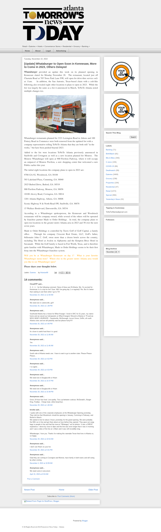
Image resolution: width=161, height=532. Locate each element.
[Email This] (60, 272)
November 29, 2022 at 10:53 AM (41, 439)
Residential (110, 187)
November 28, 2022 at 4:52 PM (41, 359)
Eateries (33, 272)
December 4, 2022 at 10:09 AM (41, 463)
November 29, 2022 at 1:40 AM (41, 405)
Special (109, 195)
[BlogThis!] (62, 272)
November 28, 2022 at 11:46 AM (41, 346)
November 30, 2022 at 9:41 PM (41, 450)
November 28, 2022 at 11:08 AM (41, 335)
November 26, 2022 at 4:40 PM (41, 324)
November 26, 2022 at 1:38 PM (41, 306)
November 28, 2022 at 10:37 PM (41, 381)
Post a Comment (33, 479)
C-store (109, 162)
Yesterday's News (113, 199)
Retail (108, 191)
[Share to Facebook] (67, 272)
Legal (48, 51)
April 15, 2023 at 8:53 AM (39, 474)
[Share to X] (64, 272)
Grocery (109, 179)
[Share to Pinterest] (69, 272)
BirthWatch (110, 154)
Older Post (93, 490)
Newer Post (29, 490)
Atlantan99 (44, 272)
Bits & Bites (110, 158)
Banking (109, 150)
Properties (110, 183)
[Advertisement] (121, 296)
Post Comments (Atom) (66, 496)
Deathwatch (110, 170)
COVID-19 (110, 166)
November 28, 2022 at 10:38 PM (41, 392)
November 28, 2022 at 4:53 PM (41, 370)
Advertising (61, 51)
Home (27, 51)
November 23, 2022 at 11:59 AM (41, 295)
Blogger (85, 521)
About (38, 51)
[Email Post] (55, 272)
